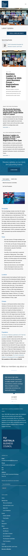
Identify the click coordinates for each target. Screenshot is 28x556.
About (3, 526)
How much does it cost (8, 505)
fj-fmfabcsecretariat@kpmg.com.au (10, 460)
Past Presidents (6, 541)
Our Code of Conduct (7, 533)
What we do (5, 528)
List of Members (7, 510)
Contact (3, 544)
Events (3, 513)
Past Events (6, 518)
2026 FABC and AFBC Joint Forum (9, 546)
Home (3, 498)
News (3, 521)
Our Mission (6, 531)
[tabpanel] (14, 276)
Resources (4, 523)
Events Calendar (6, 515)
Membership (4, 500)
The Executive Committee (9, 538)
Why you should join (7, 503)
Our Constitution (6, 536)
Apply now (5, 508)
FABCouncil (6, 52)
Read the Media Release (14, 21)
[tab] (6, 178)
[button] (25, 4)
